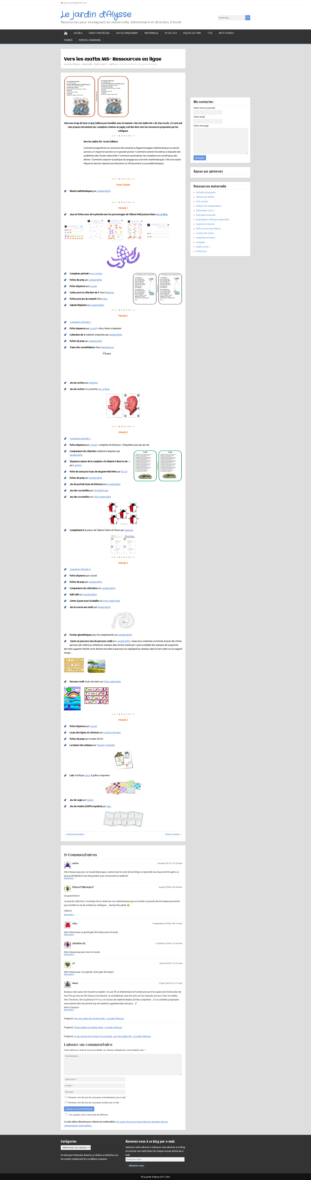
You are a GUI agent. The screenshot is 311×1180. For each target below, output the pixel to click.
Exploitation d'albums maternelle (212, 219)
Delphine (93, 382)
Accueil (78, 32)
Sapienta (128, 530)
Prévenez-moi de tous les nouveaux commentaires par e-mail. (97, 1097)
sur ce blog (161, 214)
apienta (110, 292)
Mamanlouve (107, 347)
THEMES (68, 40)
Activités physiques (206, 192)
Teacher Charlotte (106, 745)
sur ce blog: (104, 389)
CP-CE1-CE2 (171, 32)
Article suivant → (173, 834)
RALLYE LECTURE (192, 32)
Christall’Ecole (101, 490)
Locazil (93, 286)
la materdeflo (114, 484)
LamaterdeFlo (104, 191)
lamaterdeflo (115, 334)
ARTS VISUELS (226, 32)
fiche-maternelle (102, 497)
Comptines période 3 (80, 438)
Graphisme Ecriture (205, 237)
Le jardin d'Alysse (96, 14)
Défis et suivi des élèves (208, 228)
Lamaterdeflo (95, 280)
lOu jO (124, 471)
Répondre (68, 878)
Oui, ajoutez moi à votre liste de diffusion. (89, 1115)
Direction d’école (99, 32)
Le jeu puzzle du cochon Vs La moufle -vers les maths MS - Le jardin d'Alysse (112, 1036)
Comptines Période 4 (80, 569)
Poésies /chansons (90, 40)
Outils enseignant (127, 32)
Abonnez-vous (136, 1165)
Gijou (104, 299)
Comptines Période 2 (80, 322)
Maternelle (151, 32)
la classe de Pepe (112, 732)
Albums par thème (205, 197)
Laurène (77, 465)
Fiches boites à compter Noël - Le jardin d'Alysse (98, 1027)
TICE (210, 32)
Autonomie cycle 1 (205, 210)
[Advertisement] (220, 73)
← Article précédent (74, 834)
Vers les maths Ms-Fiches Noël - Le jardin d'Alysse (99, 1018)
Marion (89, 800)
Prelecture (201, 251)
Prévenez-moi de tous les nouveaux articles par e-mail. (93, 1102)
